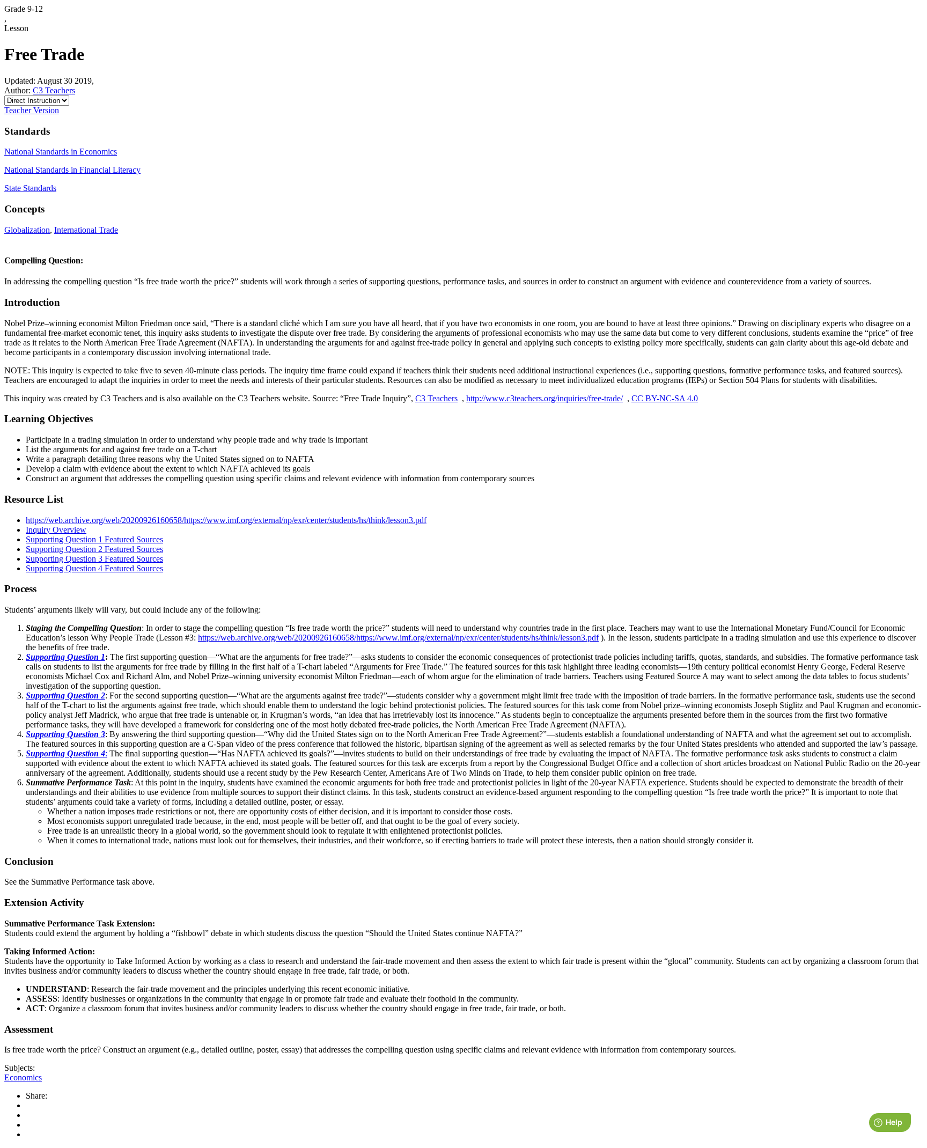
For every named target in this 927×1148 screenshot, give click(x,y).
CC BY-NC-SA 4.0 (664, 398)
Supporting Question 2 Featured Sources (94, 549)
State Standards (30, 188)
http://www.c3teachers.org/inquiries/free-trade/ (544, 398)
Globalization (27, 229)
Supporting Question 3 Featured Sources (94, 558)
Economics (23, 1077)
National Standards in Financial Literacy (72, 169)
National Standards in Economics (60, 151)
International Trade (86, 229)
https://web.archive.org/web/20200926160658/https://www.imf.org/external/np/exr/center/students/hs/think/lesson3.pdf (226, 520)
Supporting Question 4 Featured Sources (94, 568)
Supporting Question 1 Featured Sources (94, 539)
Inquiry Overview (56, 529)
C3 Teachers (54, 90)
